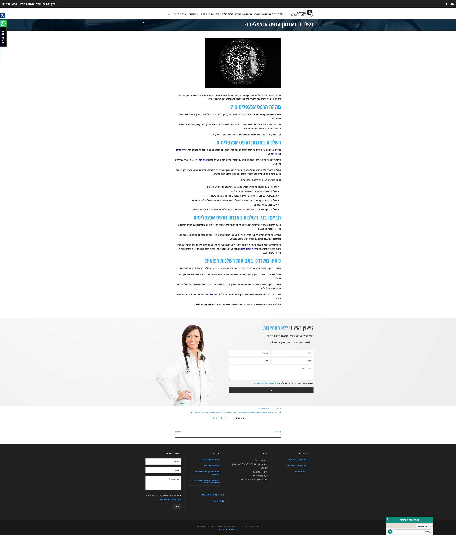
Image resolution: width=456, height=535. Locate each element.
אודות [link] (184, 14)
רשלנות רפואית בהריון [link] (262, 14)
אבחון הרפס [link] (263, 412)
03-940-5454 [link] (9, 4)
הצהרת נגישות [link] (218, 500)
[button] (2, 15)
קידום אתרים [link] (222, 529)
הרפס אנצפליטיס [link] (242, 412)
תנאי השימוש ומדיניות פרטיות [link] (266, 383)
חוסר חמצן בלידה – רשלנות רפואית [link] (296, 465)
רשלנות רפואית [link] (277, 14)
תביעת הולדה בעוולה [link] (300, 472)
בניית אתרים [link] (234, 529)
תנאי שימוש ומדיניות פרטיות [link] (213, 494)
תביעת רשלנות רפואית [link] (224, 14)
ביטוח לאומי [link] (193, 14)
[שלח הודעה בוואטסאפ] (390, 531)
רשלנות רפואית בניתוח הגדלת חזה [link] (210, 459)
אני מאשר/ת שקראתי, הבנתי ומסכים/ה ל (283, 383)
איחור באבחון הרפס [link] (253, 412)
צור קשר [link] (177, 14)
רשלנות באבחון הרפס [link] (231, 412)
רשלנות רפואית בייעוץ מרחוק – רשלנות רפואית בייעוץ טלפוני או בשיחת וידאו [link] (207, 481)
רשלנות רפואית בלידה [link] (243, 14)
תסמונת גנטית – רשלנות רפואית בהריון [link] (295, 459)
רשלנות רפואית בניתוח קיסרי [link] (212, 465)
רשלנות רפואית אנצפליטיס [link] (216, 412)
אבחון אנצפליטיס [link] (272, 412)
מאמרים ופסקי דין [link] (207, 14)
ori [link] (280, 409)
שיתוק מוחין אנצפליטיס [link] (201, 412)
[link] (452, 4)
